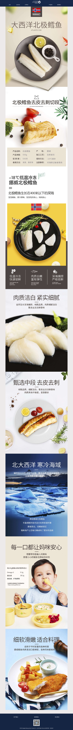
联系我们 (59, 4)
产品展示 (50, 4)
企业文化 (18, 4)
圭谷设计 (51, 728)
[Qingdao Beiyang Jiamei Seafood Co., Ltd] (36, 2)
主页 (10, 4)
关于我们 (16, 717)
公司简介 (26, 4)
